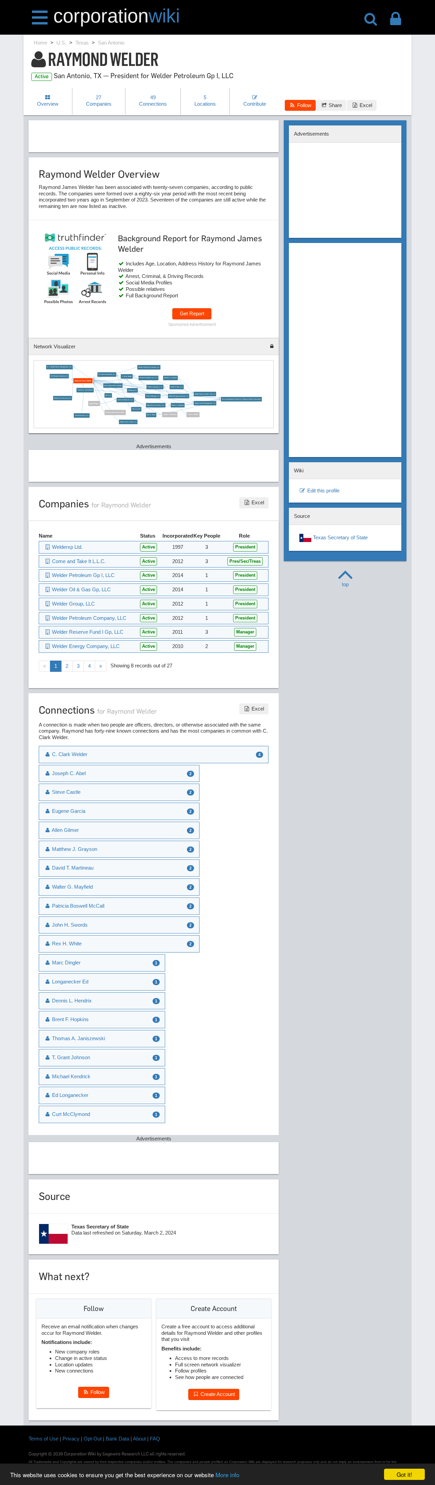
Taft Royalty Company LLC (59, 376)
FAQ (155, 1439)
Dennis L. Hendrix (71, 1000)
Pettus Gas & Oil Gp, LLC (128, 422)
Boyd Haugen (94, 403)
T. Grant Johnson (70, 1057)
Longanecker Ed (69, 981)
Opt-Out (93, 1439)
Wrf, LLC (108, 395)
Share (334, 105)
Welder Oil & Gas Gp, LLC (62, 398)
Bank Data (117, 1439)
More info (227, 1474)
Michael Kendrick (70, 1076)
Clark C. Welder (193, 415)
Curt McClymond (70, 1114)
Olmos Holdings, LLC (152, 396)
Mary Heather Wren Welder (113, 385)
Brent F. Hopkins (70, 1019)
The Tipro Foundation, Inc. (106, 374)
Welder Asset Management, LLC (205, 403)
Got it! (404, 1474)
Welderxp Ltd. (132, 390)
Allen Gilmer (65, 830)
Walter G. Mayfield (178, 405)
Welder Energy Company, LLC (178, 396)
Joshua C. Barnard (169, 415)
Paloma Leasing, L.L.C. (154, 387)
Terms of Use (43, 1439)
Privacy (71, 1439)
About (139, 1439)
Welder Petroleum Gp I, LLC (148, 378)
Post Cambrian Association (115, 413)
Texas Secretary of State (340, 537)
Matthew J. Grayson (170, 378)
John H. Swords (69, 925)
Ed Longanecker (69, 1095)
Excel (365, 105)
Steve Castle (136, 409)
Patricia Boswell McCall (77, 906)
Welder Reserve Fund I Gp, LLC (205, 394)
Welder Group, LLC (177, 387)
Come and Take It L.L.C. (125, 400)
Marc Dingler (66, 962)
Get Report (192, 313)
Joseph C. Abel (68, 773)
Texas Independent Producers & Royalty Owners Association (241, 399)
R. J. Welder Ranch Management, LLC (59, 367)
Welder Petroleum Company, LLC (148, 367)
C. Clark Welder (127, 376)
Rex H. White (151, 415)
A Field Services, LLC (82, 415)
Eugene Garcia (68, 811)
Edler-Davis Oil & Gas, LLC (155, 405)
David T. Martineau (72, 868)
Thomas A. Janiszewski (85, 390)
